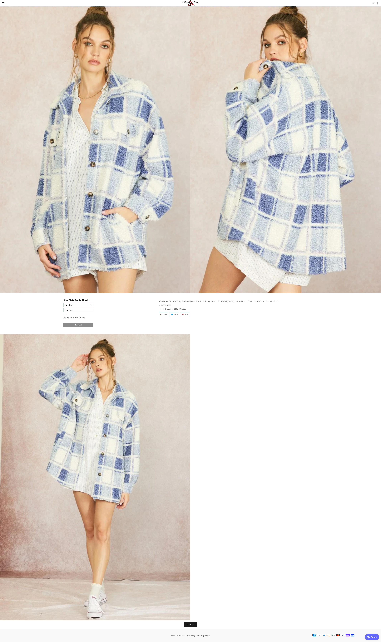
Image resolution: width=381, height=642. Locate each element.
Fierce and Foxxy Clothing (186, 636)
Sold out (78, 325)
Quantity (68, 310)
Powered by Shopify (203, 636)
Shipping (66, 317)
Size (66, 305)
